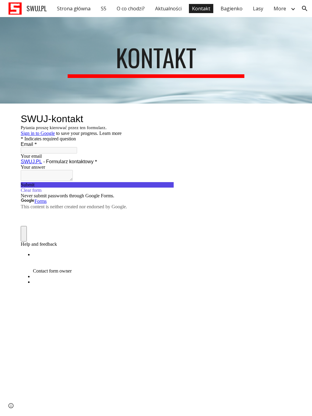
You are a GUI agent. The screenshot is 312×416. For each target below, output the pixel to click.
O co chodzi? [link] (131, 8)
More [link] (280, 8)
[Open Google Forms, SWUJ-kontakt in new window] (164, 119)
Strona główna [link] (73, 8)
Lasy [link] (258, 8)
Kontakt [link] (201, 8)
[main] (155, 60)
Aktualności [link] (168, 8)
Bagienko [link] (232, 8)
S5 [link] (103, 8)
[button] (304, 8)
